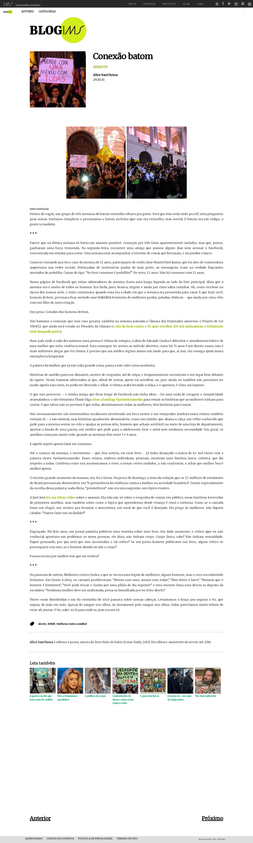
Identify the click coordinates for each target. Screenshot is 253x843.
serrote (100, 67)
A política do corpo (95, 696)
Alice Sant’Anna (105, 75)
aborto (42, 623)
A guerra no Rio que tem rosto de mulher (41, 698)
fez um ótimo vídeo (60, 497)
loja (186, 4)
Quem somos (34, 838)
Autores (27, 11)
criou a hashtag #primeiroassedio (117, 399)
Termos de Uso (127, 838)
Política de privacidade (95, 838)
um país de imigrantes (179, 698)
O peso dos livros (149, 696)
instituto (169, 4)
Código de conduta (60, 838)
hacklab (221, 839)
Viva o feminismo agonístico (67, 698)
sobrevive (205, 696)
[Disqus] (126, 765)
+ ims (200, 4)
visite (132, 4)
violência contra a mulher (71, 623)
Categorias (47, 11)
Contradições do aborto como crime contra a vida (123, 700)
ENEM (51, 623)
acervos (149, 4)
